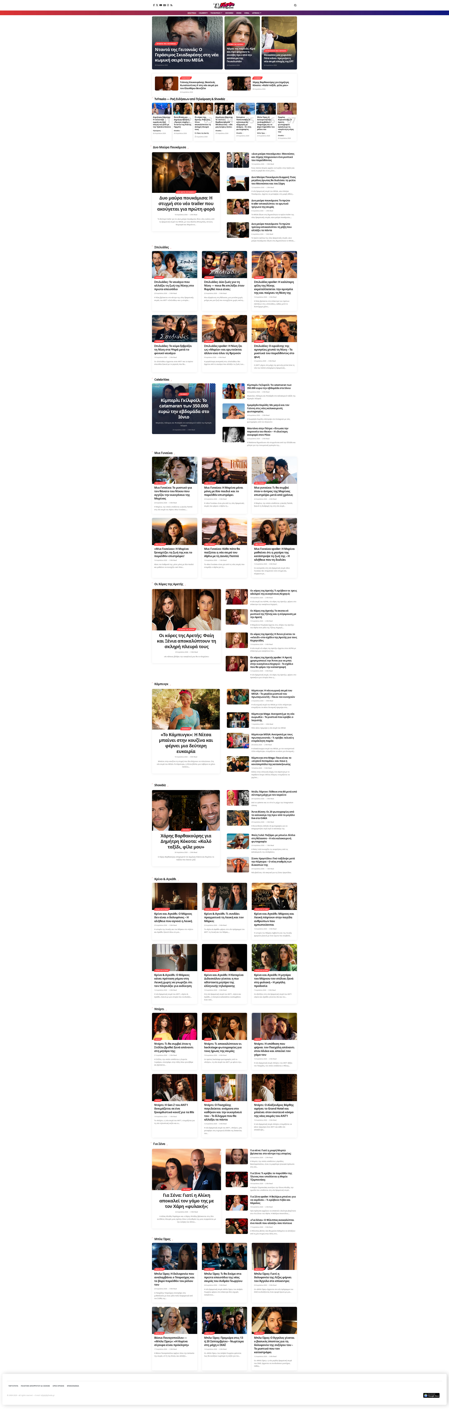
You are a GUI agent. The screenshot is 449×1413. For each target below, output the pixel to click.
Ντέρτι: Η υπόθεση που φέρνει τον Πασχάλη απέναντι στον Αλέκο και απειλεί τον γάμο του (274, 1049)
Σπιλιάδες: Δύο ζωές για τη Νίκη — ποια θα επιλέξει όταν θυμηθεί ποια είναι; (224, 285)
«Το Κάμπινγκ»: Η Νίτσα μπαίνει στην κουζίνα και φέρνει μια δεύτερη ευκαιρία (186, 742)
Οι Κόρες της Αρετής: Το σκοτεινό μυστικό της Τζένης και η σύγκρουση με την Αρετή (273, 614)
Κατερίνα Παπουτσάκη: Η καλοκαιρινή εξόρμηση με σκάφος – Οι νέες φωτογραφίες (243, 123)
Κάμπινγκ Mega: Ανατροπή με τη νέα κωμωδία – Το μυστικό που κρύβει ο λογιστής (272, 717)
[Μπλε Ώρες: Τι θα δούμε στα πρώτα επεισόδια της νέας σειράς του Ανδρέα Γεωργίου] (224, 1256)
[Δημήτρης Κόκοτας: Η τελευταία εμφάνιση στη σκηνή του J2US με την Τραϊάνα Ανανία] (162, 109)
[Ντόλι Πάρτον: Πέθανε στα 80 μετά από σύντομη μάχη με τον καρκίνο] (238, 798)
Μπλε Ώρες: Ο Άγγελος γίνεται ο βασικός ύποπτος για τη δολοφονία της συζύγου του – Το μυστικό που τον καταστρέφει (274, 1345)
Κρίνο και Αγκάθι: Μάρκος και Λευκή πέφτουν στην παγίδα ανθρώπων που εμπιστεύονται (274, 919)
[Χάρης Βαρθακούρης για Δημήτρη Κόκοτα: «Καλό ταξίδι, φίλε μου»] (239, 84)
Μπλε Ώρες (261, 133)
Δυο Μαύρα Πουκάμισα (169, 147)
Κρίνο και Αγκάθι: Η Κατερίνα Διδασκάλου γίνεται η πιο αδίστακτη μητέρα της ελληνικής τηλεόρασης (223, 980)
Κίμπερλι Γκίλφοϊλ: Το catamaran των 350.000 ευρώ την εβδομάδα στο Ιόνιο (269, 386)
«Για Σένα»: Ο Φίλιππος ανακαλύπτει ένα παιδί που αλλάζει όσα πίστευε (272, 1221)
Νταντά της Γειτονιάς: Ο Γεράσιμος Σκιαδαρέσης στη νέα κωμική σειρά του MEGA (186, 55)
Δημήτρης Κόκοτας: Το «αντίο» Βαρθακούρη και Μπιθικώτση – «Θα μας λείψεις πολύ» (224, 122)
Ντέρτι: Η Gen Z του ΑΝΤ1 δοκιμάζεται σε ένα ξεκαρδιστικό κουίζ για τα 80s (174, 1108)
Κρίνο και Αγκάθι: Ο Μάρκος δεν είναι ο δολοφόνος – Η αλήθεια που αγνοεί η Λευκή (173, 917)
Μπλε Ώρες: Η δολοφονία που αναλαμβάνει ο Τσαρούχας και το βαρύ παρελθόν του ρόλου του (266, 123)
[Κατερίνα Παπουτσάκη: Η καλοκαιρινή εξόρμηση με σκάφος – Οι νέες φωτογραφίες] (245, 109)
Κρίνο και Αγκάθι (162, 909)
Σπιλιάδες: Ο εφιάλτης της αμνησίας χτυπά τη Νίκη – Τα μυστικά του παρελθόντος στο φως (274, 351)
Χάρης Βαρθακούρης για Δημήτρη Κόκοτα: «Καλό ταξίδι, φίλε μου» (271, 84)
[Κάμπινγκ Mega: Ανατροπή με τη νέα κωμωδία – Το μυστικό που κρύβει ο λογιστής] (238, 720)
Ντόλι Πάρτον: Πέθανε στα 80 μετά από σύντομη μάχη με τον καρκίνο (274, 793)
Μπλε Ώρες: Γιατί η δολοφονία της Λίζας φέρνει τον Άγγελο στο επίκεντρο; (273, 1277)
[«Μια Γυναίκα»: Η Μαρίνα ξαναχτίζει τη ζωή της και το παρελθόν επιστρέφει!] (174, 531)
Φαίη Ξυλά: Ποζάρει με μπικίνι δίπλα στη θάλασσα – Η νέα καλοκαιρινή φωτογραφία (273, 838)
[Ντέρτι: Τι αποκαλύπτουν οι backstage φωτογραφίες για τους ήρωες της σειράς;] (224, 1026)
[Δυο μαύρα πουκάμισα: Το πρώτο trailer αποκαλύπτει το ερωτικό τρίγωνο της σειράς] (238, 206)
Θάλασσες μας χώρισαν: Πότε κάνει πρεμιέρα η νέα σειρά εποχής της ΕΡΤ (278, 58)
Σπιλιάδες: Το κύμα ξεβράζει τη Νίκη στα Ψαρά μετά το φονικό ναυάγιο (173, 349)
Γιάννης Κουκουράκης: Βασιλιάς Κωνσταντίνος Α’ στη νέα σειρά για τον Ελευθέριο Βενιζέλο (199, 85)
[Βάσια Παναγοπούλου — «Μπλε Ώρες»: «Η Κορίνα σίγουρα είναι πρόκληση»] (174, 1320)
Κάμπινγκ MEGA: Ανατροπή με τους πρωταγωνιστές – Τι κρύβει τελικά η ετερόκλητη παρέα (272, 737)
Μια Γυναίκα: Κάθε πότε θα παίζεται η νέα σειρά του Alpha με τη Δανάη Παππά (222, 552)
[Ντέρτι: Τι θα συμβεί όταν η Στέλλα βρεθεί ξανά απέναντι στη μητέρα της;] (174, 1026)
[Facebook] (154, 5)
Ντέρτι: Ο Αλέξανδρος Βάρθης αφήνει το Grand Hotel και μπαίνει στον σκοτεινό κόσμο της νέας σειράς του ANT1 (274, 1110)
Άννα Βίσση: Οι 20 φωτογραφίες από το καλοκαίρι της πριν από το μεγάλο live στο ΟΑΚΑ (273, 815)
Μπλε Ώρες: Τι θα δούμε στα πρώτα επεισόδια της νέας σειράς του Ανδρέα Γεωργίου (223, 1277)
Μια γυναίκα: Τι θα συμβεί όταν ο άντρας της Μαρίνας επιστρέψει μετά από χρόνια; (273, 491)
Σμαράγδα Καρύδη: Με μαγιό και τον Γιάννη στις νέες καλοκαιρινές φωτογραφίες (268, 408)
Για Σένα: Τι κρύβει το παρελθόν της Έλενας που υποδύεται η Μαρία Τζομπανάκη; (271, 1176)
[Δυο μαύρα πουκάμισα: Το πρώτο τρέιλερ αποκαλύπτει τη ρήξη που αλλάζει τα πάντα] (238, 230)
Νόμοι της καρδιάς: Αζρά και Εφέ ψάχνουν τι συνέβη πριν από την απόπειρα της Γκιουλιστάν (241, 55)
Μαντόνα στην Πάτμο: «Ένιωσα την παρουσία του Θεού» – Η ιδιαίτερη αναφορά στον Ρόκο (267, 431)
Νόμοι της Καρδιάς (235, 44)
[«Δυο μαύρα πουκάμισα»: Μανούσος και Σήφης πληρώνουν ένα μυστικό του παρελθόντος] (238, 160)
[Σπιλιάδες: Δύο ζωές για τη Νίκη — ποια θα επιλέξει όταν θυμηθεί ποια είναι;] (224, 264)
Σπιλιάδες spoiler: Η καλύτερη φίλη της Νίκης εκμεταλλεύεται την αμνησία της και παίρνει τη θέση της (274, 287)
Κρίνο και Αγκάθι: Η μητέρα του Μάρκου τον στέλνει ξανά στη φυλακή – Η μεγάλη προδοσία (273, 980)
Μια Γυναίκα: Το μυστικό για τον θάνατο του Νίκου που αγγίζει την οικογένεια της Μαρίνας (173, 493)
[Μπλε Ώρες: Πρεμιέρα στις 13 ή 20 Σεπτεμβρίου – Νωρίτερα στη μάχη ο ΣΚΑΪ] (224, 1320)
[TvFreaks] (224, 5)
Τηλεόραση (186, 78)
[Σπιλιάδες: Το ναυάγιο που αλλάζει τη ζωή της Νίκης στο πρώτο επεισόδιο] (174, 264)
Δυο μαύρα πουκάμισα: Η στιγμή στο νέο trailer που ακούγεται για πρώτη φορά (186, 203)
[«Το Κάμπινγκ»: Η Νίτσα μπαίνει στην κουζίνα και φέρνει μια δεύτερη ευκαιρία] (186, 709)
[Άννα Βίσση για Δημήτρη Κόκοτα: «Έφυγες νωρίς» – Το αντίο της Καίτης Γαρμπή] (182, 109)
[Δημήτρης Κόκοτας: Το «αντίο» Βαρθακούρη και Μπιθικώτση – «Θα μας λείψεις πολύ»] (224, 109)
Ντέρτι (159, 1008)
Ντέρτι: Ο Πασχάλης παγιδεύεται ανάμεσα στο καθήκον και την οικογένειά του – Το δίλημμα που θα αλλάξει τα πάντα (223, 1112)
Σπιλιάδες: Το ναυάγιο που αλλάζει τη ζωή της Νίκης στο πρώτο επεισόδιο (174, 285)
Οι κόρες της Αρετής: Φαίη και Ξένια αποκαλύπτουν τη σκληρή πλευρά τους (203, 123)
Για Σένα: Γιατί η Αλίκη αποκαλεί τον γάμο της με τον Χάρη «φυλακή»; (186, 1200)
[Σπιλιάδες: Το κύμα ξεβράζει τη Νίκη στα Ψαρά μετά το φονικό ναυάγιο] (174, 328)
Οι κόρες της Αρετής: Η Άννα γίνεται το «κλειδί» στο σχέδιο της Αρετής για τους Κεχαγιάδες (273, 637)
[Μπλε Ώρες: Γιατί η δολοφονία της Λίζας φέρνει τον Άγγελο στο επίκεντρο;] (274, 1256)
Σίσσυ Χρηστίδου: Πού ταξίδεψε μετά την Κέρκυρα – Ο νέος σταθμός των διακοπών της (273, 861)
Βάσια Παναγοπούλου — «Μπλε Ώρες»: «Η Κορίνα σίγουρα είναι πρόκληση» (171, 1341)
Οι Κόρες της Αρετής (202, 133)
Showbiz (257, 78)
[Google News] (164, 5)
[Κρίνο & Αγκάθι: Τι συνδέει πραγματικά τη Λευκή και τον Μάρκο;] (224, 896)
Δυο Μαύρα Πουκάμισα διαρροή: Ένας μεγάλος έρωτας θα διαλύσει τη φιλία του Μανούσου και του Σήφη (273, 180)
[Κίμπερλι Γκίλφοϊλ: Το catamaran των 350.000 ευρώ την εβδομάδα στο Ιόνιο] (234, 391)
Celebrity (183, 394)
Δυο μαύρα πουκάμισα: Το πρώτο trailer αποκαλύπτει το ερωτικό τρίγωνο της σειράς (270, 203)
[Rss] (171, 5)
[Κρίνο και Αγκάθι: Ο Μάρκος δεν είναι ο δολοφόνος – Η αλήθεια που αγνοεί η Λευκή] (174, 896)
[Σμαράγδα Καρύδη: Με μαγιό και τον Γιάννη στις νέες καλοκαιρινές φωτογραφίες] (234, 411)
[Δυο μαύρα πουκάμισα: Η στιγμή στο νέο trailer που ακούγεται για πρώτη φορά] (186, 172)
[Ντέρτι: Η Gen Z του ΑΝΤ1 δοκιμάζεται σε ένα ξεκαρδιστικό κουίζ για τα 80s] (174, 1087)
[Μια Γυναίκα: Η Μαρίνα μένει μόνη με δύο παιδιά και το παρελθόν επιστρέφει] (224, 470)
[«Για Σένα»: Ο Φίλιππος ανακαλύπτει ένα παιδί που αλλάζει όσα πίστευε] (237, 1226)
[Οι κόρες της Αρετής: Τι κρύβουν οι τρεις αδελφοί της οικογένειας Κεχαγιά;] (237, 597)
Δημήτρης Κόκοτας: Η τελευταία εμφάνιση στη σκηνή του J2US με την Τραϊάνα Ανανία (162, 122)
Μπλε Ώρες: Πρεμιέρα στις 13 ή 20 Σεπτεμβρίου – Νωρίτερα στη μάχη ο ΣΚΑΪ (224, 1341)
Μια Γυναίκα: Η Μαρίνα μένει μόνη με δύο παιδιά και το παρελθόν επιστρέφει (223, 491)
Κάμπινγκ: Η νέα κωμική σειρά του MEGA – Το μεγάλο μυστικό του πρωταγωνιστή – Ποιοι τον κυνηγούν (273, 693)
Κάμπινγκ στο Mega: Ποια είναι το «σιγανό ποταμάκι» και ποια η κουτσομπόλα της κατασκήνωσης (271, 761)
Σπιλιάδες (161, 247)
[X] (157, 5)
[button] (295, 5)
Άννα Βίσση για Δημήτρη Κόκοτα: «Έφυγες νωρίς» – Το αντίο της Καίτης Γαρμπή (182, 122)
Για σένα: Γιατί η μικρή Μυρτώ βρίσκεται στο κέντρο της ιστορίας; (270, 1152)
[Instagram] (168, 5)
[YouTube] (161, 5)
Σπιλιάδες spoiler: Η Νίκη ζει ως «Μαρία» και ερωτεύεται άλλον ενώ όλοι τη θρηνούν (223, 349)
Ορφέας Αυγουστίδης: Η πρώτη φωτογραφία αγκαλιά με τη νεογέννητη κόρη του (286, 124)
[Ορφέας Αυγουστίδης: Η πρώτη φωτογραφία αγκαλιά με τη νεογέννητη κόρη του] (287, 109)
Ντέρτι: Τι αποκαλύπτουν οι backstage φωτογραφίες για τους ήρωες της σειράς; (223, 1047)
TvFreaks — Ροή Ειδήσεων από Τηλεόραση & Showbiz (189, 98)
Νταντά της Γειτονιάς (166, 44)
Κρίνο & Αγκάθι (165, 878)
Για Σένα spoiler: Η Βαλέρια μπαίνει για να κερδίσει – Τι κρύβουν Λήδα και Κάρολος (273, 1200)
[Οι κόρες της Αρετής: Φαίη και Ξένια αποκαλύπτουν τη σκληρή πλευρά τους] (203, 109)
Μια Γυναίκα (163, 452)
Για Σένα (159, 1143)
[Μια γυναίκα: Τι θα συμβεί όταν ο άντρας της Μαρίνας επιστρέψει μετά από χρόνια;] (274, 470)
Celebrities (161, 379)
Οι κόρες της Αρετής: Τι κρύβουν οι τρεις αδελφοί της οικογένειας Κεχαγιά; (273, 592)
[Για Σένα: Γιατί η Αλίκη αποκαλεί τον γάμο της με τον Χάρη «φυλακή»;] (186, 1169)
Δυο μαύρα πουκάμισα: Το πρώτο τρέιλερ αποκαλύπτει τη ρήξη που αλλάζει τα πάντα (271, 227)
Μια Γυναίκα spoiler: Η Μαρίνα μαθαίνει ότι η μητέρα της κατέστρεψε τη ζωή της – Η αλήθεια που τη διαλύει (274, 554)
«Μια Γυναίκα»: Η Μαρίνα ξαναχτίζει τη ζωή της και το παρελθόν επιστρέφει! (173, 552)
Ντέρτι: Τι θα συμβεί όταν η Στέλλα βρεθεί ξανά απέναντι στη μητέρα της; (173, 1047)
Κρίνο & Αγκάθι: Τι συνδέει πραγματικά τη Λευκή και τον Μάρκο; (224, 917)
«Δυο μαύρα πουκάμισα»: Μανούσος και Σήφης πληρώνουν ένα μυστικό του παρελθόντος (272, 157)
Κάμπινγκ (161, 683)
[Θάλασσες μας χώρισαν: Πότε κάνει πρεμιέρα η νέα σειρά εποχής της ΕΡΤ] (279, 42)
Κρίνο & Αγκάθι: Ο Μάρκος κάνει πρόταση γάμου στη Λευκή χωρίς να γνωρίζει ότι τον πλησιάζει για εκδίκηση (173, 980)
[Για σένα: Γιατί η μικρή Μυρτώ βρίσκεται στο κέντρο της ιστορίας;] (237, 1156)
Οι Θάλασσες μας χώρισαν (275, 51)
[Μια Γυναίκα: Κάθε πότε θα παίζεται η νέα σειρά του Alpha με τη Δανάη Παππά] (224, 531)
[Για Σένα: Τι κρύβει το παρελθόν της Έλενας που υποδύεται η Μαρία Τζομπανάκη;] (237, 1179)
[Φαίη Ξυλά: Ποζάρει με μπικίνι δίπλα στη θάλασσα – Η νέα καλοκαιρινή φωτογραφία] (238, 841)
